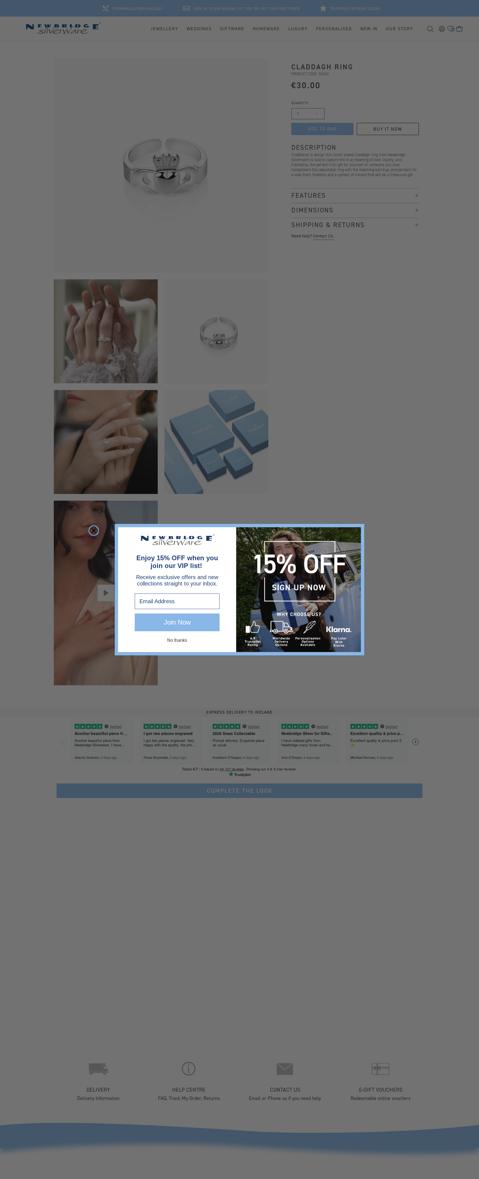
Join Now (177, 622)
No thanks (177, 640)
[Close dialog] (93, 530)
